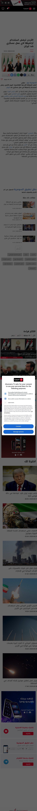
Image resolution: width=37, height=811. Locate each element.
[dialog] (18, 405)
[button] (18, 402)
